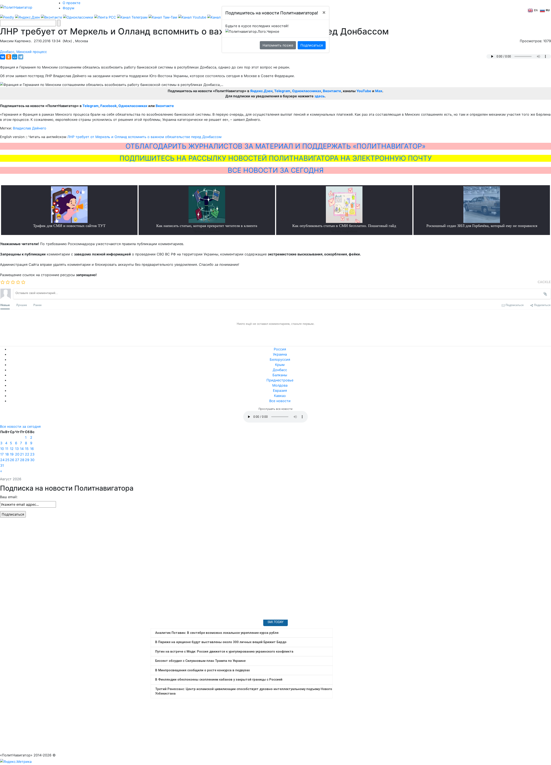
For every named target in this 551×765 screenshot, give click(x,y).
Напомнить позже (278, 45)
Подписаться (311, 45)
